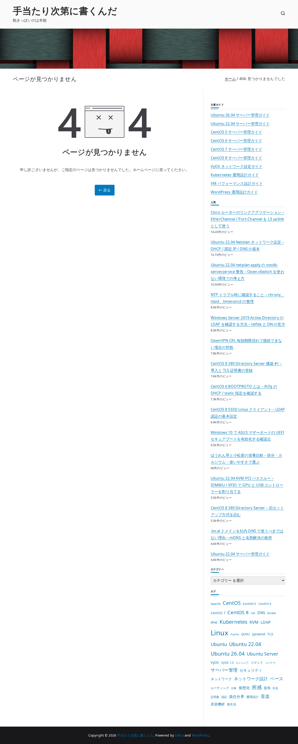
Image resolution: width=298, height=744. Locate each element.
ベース (276, 678)
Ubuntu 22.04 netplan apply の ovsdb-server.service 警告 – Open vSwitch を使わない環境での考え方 (247, 271)
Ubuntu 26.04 (228, 653)
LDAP (266, 622)
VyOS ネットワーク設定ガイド (237, 166)
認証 (224, 697)
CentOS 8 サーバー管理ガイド (236, 157)
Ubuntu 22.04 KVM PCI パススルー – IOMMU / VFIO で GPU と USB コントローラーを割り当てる (247, 485)
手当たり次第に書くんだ (65, 10)
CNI (253, 613)
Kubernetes (233, 621)
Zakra (179, 735)
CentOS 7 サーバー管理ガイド (236, 149)
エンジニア (242, 662)
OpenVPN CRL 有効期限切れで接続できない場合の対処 (246, 344)
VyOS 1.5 (227, 662)
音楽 (265, 696)
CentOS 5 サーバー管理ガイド (236, 132)
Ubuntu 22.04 (245, 644)
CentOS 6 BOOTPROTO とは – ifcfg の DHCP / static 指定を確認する (244, 390)
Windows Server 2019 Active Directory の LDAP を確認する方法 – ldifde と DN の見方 (248, 321)
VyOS (215, 662)
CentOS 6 (264, 604)
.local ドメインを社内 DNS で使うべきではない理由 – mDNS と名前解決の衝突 (247, 534)
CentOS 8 (237, 612)
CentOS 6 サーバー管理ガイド (236, 140)
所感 (257, 687)
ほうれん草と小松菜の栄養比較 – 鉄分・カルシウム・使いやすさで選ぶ (246, 459)
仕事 (233, 688)
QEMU (245, 634)
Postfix (234, 634)
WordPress (200, 735)
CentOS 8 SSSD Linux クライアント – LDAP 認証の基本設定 (248, 413)
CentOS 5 (249, 604)
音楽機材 (218, 704)
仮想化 (244, 687)
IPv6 (214, 622)
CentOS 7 (218, 613)
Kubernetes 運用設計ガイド (235, 174)
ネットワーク (221, 679)
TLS (270, 634)
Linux (219, 632)
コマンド (257, 662)
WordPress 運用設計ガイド (234, 192)
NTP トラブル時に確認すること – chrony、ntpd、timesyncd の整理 (247, 298)
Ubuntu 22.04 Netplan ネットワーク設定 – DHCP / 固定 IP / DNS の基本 (247, 245)
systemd (258, 634)
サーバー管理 (224, 670)
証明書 (215, 697)
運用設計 (252, 697)
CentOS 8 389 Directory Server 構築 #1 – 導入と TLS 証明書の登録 (246, 367)
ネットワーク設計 (251, 678)
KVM (254, 622)
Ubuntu (219, 644)
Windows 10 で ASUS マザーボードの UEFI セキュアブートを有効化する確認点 (247, 436)
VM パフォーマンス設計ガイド (237, 183)
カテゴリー (217, 569)
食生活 (231, 704)
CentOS (232, 602)
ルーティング (220, 688)
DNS (261, 612)
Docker (271, 613)
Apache (216, 604)
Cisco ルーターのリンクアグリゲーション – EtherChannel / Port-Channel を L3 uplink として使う (247, 219)
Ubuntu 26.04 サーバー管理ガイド (240, 115)
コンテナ (270, 662)
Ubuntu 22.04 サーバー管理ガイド (240, 123)
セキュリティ (251, 670)
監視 (267, 688)
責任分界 (236, 696)
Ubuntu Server (262, 654)
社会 (275, 688)
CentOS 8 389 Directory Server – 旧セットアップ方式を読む (247, 511)
